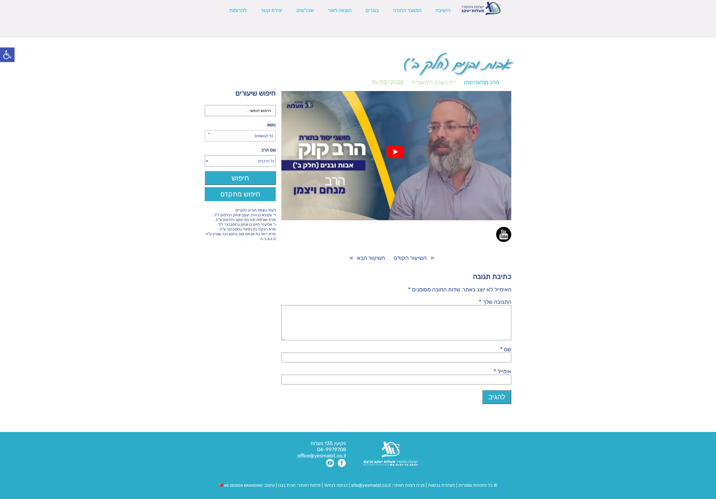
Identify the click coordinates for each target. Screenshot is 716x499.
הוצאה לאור (340, 10)
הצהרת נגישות (441, 485)
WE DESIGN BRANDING (243, 485)
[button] (7, 54)
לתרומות (238, 10)
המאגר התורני (407, 10)
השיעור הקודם (410, 258)
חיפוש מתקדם (240, 194)
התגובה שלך (495, 301)
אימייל (502, 371)
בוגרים (372, 10)
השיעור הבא (371, 258)
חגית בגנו (286, 485)
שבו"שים (305, 10)
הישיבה (442, 10)
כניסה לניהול (336, 485)
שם (505, 349)
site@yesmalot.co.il (371, 485)
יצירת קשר (271, 10)
